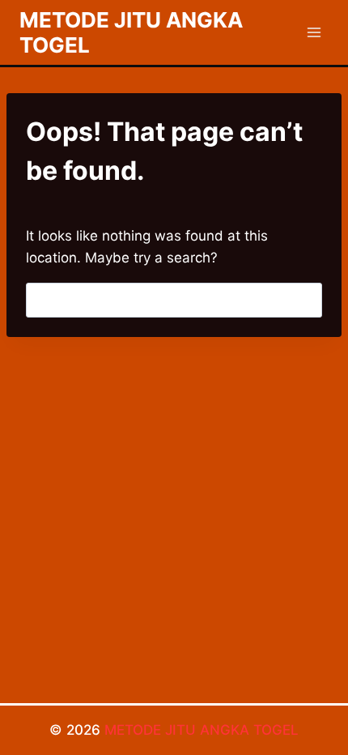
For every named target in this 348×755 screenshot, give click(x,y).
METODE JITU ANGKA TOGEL (201, 730)
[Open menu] (314, 32)
